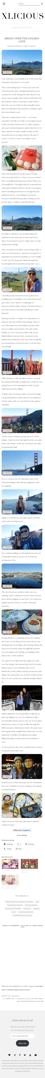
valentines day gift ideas (22, 915)
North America (19, 28)
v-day (14, 912)
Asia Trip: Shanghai (11, 996)
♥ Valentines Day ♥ (8, 870)
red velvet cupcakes (13, 908)
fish (37, 902)
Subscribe (22, 1043)
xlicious (32, 46)
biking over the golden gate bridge (19, 902)
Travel (30, 28)
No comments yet (22, 896)
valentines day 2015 (26, 912)
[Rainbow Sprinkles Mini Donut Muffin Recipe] (10, 880)
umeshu (36, 908)
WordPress (26, 1071)
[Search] (41, 3)
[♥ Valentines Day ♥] (10, 864)
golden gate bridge (15, 905)
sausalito (27, 908)
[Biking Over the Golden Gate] (22, 62)
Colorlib (40, 1068)
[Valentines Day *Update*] (29, 864)
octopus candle (31, 905)
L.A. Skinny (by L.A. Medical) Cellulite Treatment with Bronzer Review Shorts (23, 1000)
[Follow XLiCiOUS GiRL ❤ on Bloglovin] (22, 830)
